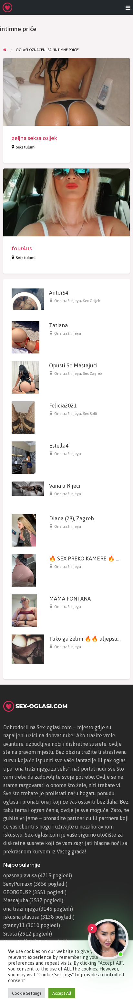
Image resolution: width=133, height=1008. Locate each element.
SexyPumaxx (17, 884)
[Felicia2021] (23, 417)
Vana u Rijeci (64, 485)
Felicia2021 (63, 405)
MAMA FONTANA (70, 598)
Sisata (10, 934)
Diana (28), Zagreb (71, 518)
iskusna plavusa (21, 917)
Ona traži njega (67, 300)
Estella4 (58, 445)
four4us (22, 248)
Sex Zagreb (92, 373)
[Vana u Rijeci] (28, 488)
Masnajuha (15, 900)
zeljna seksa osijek (34, 138)
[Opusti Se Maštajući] (25, 377)
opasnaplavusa (20, 875)
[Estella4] (24, 457)
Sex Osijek (91, 300)
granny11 (14, 925)
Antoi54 (58, 292)
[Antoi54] (28, 298)
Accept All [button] (61, 993)
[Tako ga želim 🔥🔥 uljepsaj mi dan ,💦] (28, 648)
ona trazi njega (20, 909)
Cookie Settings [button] (26, 993)
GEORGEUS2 (17, 892)
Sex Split (90, 413)
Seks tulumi (26, 147)
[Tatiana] (25, 337)
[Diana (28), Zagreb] (24, 529)
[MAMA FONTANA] (24, 610)
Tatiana (58, 325)
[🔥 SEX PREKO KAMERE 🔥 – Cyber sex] (24, 570)
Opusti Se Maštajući (73, 365)
